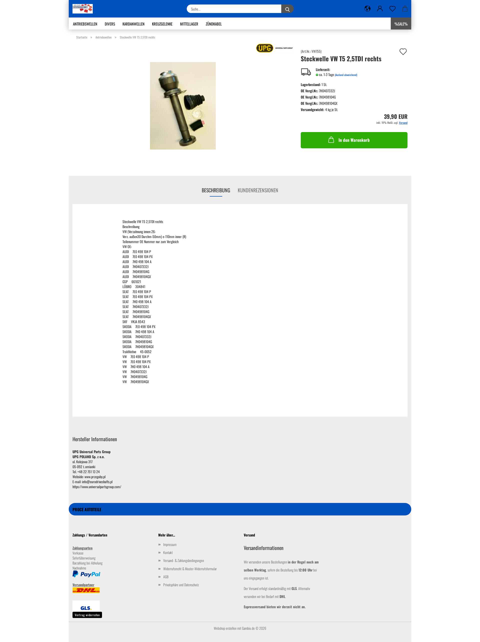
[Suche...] (287, 9)
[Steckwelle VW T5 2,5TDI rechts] (183, 105)
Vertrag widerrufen (87, 615)
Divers (110, 24)
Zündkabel (214, 24)
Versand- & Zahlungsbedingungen (183, 560)
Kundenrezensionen (258, 190)
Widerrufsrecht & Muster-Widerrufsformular (190, 568)
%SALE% (401, 24)
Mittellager (189, 24)
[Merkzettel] (392, 9)
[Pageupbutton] (466, 634)
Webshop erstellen (225, 628)
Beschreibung (216, 190)
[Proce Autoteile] (84, 9)
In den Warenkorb (354, 140)
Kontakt (168, 552)
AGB (165, 576)
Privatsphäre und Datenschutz (181, 584)
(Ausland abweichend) (346, 75)
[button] (367, 9)
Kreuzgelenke (162, 24)
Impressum (169, 544)
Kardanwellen (133, 24)
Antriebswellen (85, 24)
